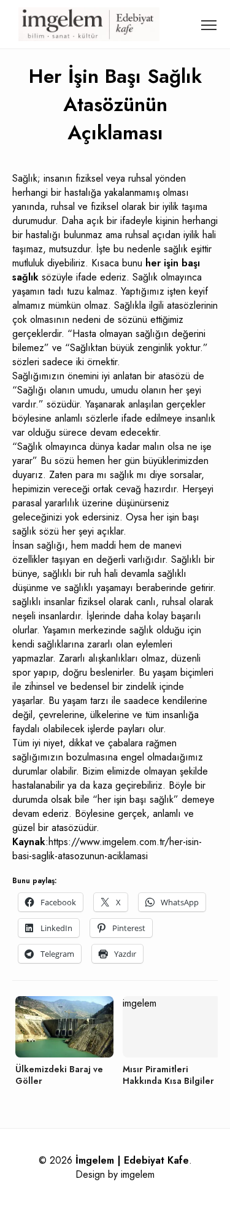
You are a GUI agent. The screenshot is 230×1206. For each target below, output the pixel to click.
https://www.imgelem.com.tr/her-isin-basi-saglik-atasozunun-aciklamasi (107, 849)
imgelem (138, 1174)
